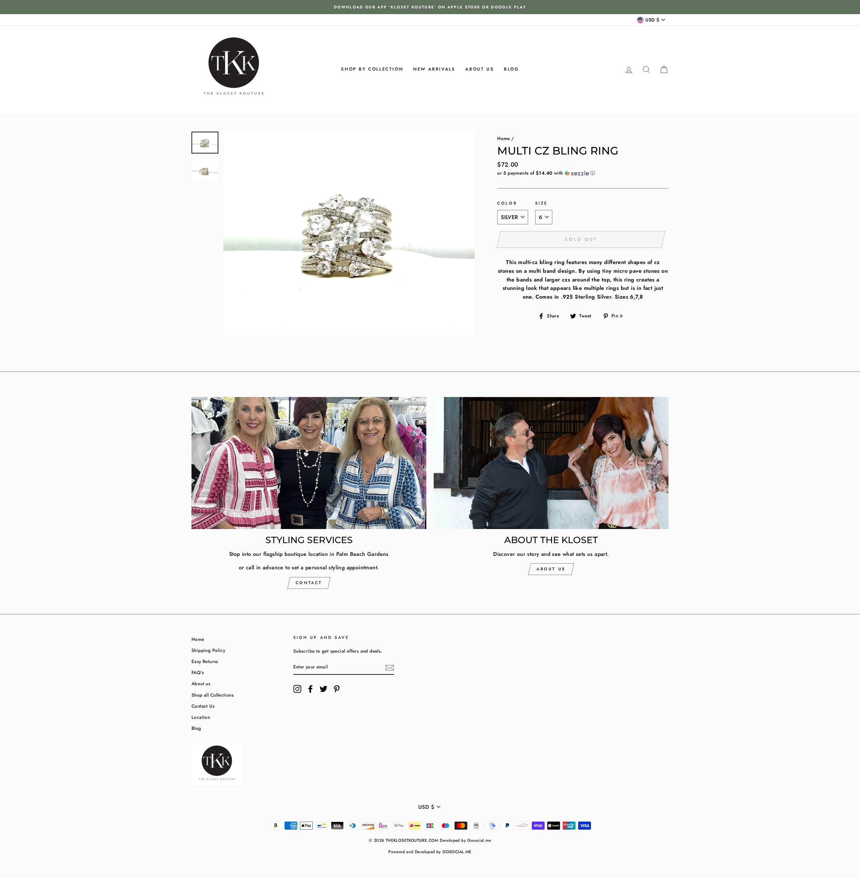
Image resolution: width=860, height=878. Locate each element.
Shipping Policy (208, 650)
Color (507, 203)
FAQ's (197, 672)
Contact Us (203, 706)
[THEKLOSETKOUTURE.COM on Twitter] (323, 689)
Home (503, 138)
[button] (583, 173)
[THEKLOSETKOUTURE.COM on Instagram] (297, 689)
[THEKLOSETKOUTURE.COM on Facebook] (310, 689)
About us (479, 69)
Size (541, 203)
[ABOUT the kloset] (551, 463)
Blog (511, 69)
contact (309, 583)
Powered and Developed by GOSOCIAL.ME (429, 852)
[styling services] (308, 463)
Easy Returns (204, 661)
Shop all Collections (212, 695)
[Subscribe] (389, 667)
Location (200, 717)
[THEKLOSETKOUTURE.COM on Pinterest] (337, 689)
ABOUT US (551, 569)
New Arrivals (434, 69)
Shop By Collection (372, 69)
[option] (430, 7)
